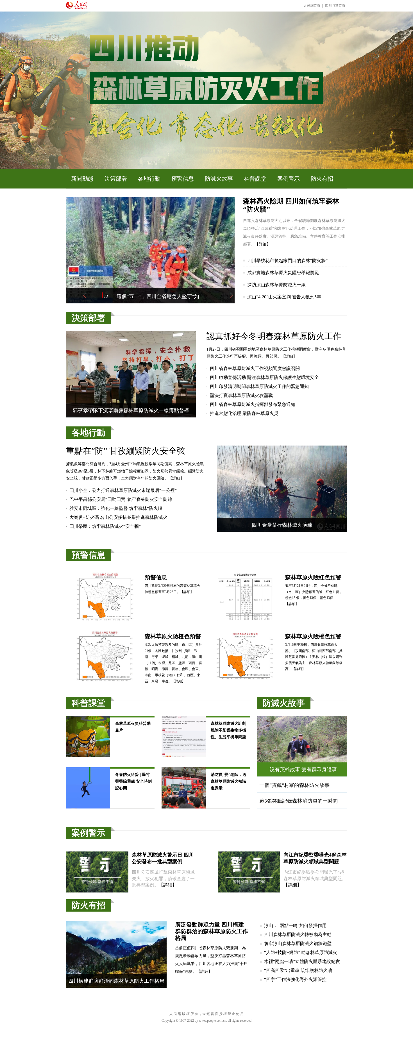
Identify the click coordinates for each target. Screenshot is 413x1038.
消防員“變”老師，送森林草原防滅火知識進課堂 (228, 781)
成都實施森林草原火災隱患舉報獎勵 (283, 272)
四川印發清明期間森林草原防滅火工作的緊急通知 (259, 386)
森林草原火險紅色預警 (313, 577)
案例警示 (288, 179)
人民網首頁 (311, 6)
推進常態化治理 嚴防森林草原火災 (244, 413)
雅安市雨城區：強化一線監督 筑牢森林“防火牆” (116, 508)
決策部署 (116, 179)
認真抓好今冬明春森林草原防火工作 (273, 336)
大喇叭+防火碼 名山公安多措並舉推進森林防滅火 (118, 517)
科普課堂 (255, 179)
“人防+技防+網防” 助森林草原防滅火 (300, 952)
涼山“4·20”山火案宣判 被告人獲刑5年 (284, 296)
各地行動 (149, 179)
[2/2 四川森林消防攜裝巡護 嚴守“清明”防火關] (150, 302)
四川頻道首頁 (335, 6)
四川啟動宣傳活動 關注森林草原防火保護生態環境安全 (264, 377)
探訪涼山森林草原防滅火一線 (276, 284)
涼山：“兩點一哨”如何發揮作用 (295, 925)
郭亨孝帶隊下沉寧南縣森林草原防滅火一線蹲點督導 (131, 410)
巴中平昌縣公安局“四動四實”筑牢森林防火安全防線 (120, 499)
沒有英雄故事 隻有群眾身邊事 (303, 769)
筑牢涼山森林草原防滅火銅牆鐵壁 (298, 943)
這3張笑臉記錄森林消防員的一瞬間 (298, 801)
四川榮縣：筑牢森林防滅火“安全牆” (105, 526)
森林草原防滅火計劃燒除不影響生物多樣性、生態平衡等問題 (228, 730)
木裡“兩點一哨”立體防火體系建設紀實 (302, 961)
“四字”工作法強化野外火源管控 (295, 979)
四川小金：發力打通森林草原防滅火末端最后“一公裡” (123, 490)
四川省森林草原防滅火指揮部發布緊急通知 (252, 404)
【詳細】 (263, 244)
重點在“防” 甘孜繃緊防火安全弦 (125, 450)
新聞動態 (82, 179)
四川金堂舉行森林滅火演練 (282, 525)
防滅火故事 (219, 179)
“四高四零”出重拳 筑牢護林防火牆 (298, 970)
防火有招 (322, 179)
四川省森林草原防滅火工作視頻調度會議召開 (255, 368)
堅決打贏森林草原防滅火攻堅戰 (241, 395)
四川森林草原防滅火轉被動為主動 (298, 934)
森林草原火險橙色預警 (173, 636)
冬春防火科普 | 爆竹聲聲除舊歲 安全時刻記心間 (133, 781)
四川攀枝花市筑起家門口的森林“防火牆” (287, 260)
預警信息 (182, 179)
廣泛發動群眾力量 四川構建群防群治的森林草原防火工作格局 (211, 931)
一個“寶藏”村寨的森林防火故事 (294, 785)
